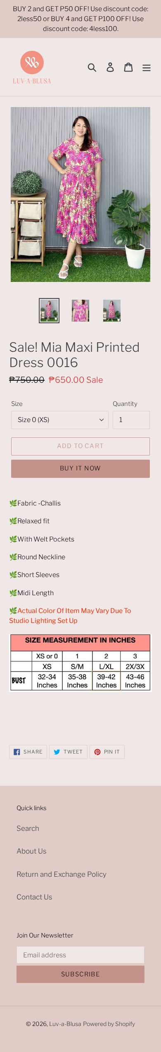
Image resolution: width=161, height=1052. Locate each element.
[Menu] (146, 66)
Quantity (125, 404)
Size (17, 404)
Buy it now (80, 468)
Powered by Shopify (109, 1023)
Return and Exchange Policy (62, 874)
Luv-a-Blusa (65, 1023)
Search (28, 828)
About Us (32, 851)
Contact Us (34, 897)
